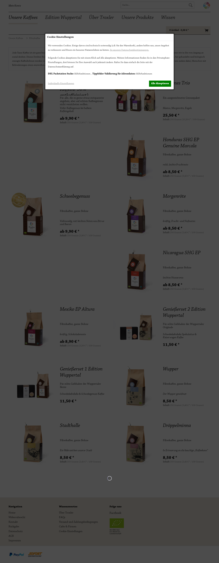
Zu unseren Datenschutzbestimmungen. (129, 50)
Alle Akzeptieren (160, 83)
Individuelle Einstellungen (61, 83)
